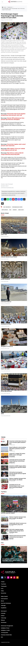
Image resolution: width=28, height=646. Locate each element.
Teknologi (3, 617)
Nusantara (3, 593)
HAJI (10, 209)
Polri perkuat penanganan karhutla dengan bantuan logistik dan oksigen (17, 474)
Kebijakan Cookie (5, 630)
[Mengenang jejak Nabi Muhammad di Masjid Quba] (14, 404)
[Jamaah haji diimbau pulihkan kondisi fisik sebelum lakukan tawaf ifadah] (14, 247)
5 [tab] (18, 564)
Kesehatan (3, 622)
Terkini (2, 581)
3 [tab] (14, 564)
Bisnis (2, 601)
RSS (2, 637)
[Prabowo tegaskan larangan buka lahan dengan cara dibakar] (4, 480)
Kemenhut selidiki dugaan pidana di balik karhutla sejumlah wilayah (12, 512)
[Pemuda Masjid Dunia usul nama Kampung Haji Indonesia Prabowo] (14, 292)
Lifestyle (3, 613)
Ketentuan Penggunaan (7, 625)
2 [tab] (12, 564)
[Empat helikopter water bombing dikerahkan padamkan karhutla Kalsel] (4, 449)
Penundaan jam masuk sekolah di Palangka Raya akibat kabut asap (13, 559)
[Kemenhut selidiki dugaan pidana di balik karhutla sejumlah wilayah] (4, 468)
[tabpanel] (14, 554)
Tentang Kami (4, 632)
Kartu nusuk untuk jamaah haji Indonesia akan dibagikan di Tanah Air (13, 345)
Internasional (4, 598)
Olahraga (3, 605)
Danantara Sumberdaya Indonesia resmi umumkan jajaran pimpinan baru (17, 442)
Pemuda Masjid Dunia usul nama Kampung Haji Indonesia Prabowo (13, 301)
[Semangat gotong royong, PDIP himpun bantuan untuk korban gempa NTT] (4, 461)
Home (4, 7)
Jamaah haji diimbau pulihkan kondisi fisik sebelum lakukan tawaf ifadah (12, 256)
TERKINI (3, 437)
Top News (4, 491)
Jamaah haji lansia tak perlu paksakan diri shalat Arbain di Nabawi (14, 278)
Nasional (10, 7)
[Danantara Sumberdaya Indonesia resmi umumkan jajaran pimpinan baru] (4, 443)
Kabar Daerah (4, 596)
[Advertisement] (14, 426)
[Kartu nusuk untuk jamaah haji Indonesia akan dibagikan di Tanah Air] (14, 337)
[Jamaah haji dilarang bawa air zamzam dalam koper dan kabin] (14, 359)
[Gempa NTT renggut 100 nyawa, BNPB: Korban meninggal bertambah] (4, 455)
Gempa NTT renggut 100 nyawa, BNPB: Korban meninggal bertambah (17, 455)
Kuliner (2, 615)
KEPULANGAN (5, 209)
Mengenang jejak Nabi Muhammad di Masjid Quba (12, 413)
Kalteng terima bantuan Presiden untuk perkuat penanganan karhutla (17, 537)
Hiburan (3, 620)
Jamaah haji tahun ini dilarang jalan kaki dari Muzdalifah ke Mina (12, 323)
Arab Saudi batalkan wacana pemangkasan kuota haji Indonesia (12, 390)
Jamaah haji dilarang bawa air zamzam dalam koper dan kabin (13, 368)
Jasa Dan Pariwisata (6, 603)
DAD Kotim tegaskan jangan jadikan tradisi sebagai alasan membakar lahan (16, 531)
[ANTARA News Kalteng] (15, 1)
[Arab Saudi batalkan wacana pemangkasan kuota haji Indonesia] (14, 381)
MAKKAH (15, 209)
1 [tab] (10, 564)
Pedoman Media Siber (6, 634)
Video (2, 590)
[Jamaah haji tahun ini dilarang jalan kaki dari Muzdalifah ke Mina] (14, 314)
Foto (2, 542)
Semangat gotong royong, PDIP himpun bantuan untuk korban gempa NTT (17, 461)
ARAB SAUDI (21, 209)
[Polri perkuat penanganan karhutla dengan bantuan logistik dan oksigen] (4, 474)
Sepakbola (3, 607)
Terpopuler (4, 586)
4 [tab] (16, 564)
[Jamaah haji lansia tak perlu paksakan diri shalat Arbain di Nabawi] (14, 269)
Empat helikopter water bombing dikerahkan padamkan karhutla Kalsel (17, 449)
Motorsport (4, 611)
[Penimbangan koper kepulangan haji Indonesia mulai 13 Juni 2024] (14, 503)
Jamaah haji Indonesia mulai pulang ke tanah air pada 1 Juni (13, 234)
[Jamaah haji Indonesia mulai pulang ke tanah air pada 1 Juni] (14, 225)
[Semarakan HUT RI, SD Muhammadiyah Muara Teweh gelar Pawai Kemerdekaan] (4, 486)
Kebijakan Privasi (5, 628)
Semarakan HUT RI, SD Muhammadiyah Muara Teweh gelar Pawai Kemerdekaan (16, 486)
